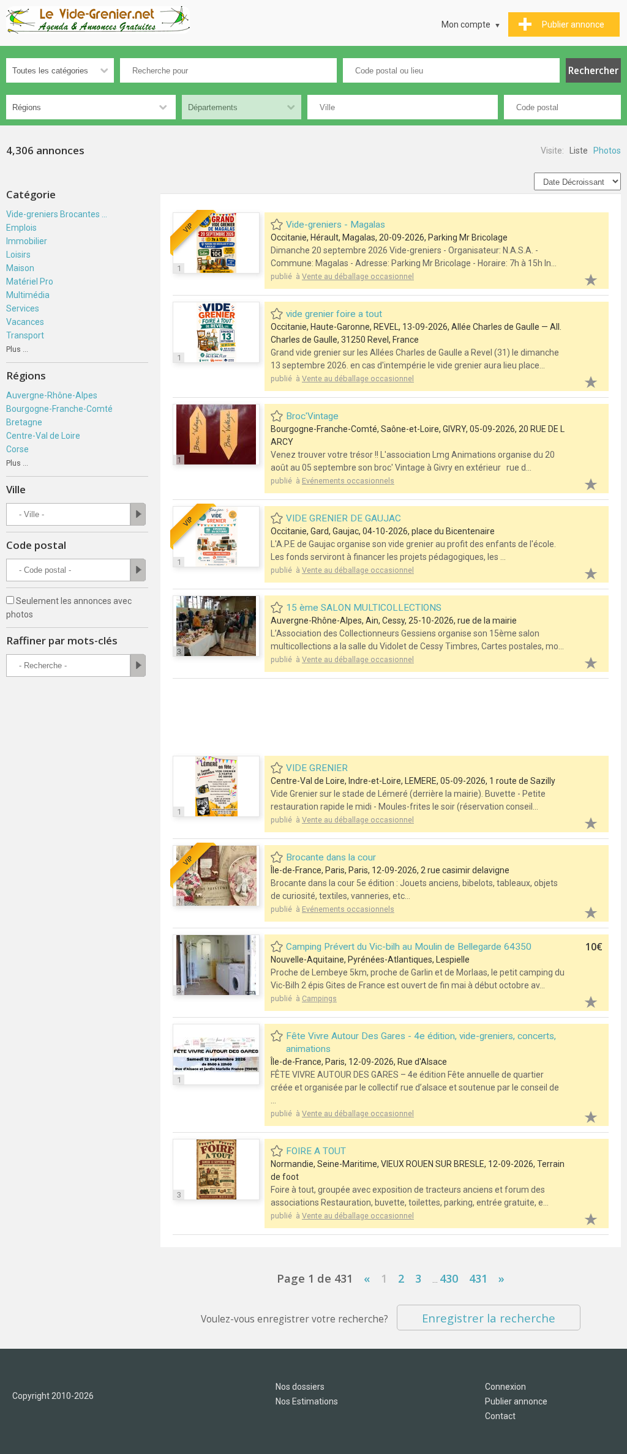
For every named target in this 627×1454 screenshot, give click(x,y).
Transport (25, 335)
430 (449, 1278)
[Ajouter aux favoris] (584, 278)
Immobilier (26, 241)
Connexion (505, 1387)
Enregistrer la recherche (488, 1317)
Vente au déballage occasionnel (358, 276)
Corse (17, 449)
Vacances (25, 322)
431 (478, 1278)
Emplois (21, 228)
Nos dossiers (300, 1387)
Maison (20, 268)
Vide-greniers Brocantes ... (56, 214)
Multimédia (28, 295)
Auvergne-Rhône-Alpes (51, 395)
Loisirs (18, 254)
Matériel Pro (29, 281)
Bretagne (24, 422)
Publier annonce (516, 1401)
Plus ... (17, 349)
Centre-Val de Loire (43, 436)
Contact (500, 1416)
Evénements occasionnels (348, 480)
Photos (607, 150)
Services (22, 308)
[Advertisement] (395, 718)
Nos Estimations (307, 1401)
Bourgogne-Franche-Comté (59, 409)
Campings (319, 998)
